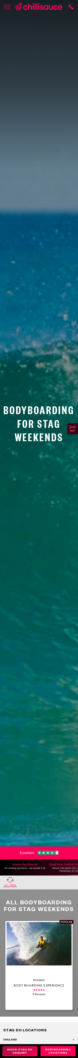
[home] (39, 7)
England (10, 1039)
